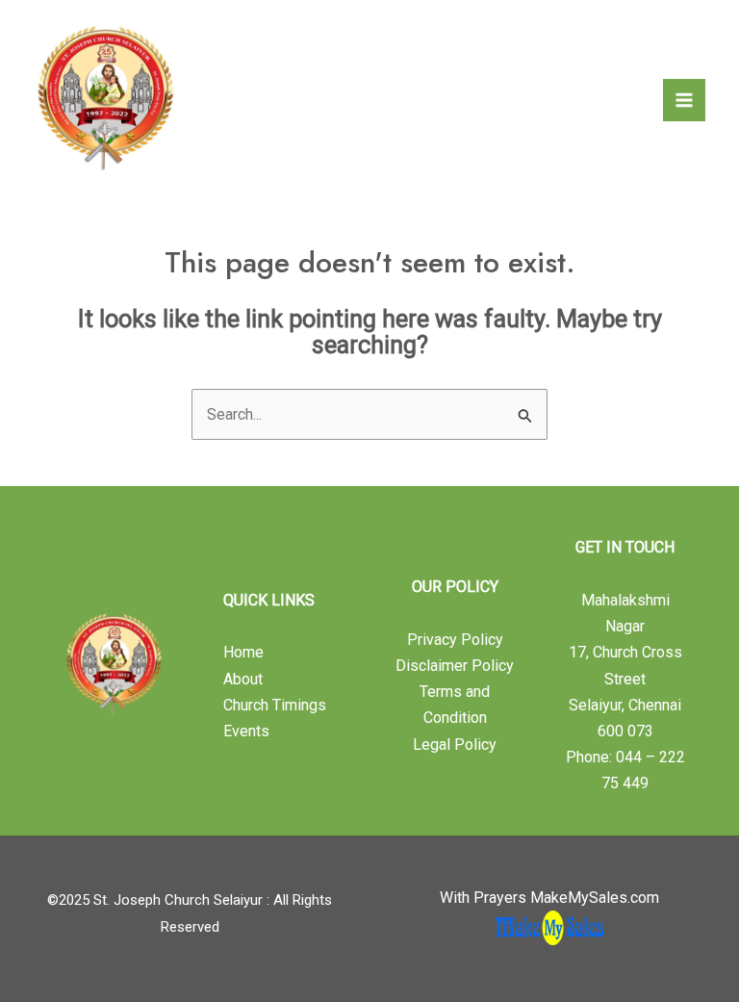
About (243, 679)
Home (243, 652)
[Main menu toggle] (684, 100)
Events (246, 731)
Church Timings (274, 705)
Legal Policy (455, 744)
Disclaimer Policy (454, 665)
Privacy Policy (455, 639)
